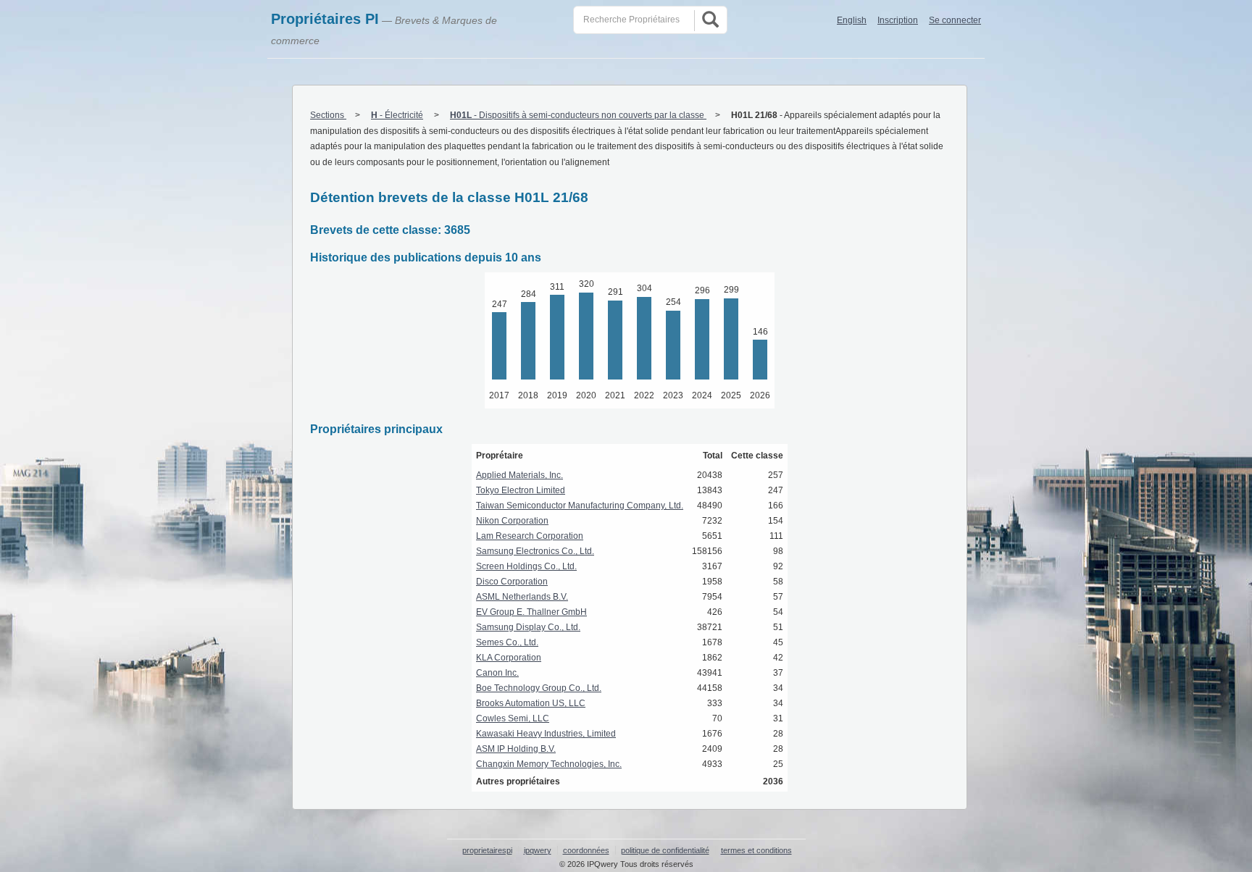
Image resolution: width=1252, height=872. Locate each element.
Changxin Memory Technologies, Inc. (549, 764)
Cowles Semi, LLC (512, 718)
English (852, 20)
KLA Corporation (508, 658)
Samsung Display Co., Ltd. (528, 627)
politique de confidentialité (665, 850)
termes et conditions (756, 850)
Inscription (897, 20)
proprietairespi (487, 850)
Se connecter (955, 20)
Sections (328, 115)
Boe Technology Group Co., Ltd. (538, 688)
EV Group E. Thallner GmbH (531, 612)
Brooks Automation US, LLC (530, 703)
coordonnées (586, 850)
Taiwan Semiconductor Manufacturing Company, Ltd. (579, 505)
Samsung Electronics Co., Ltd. (535, 551)
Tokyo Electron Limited (520, 490)
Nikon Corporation (512, 521)
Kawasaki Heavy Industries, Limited (546, 734)
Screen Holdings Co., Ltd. (526, 566)
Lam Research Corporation (529, 536)
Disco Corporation (512, 582)
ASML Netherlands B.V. (522, 597)
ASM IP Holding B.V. (516, 749)
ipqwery (537, 850)
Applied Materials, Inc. (519, 475)
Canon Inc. (497, 673)
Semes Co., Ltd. (507, 642)
